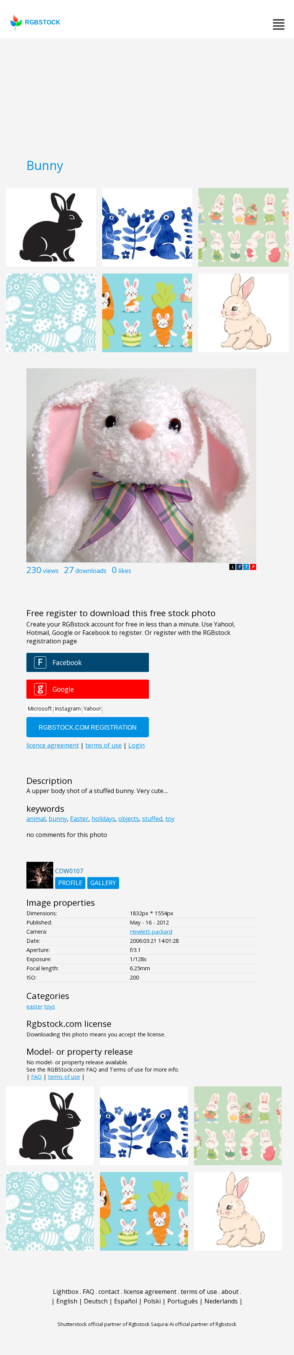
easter (34, 1006)
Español (125, 1301)
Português (182, 1301)
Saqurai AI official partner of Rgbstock (194, 1324)
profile (70, 883)
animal (36, 818)
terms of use (64, 1076)
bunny (58, 818)
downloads (90, 571)
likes (124, 571)
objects (128, 818)
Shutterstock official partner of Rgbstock (103, 1324)
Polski (152, 1301)
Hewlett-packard (151, 931)
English (66, 1301)
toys (49, 1006)
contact (108, 1291)
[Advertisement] (147, 95)
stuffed (152, 818)
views (51, 571)
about (229, 1291)
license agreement (150, 1291)
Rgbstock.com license (68, 1024)
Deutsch (96, 1301)
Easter (79, 818)
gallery (103, 883)
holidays (103, 818)
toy (170, 818)
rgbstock (42, 22)
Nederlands (221, 1301)
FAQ (36, 1076)
